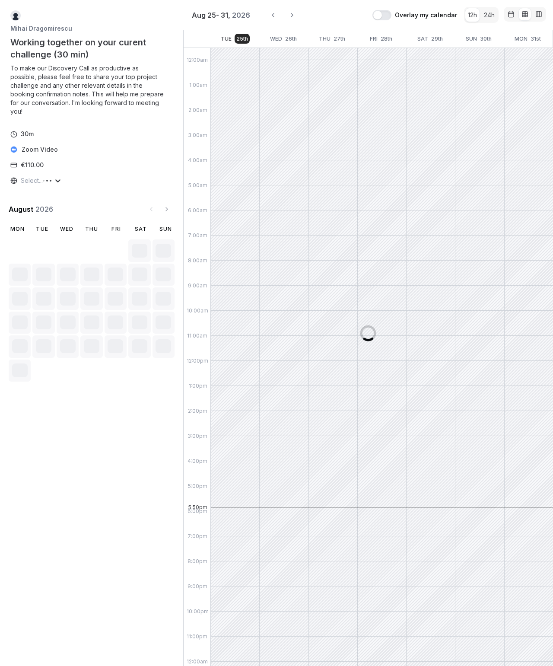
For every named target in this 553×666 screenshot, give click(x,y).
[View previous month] (151, 209)
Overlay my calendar (426, 15)
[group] (481, 15)
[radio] (472, 15)
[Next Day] (292, 15)
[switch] (381, 15)
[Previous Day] (273, 15)
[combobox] (21, 180)
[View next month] (167, 209)
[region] (91, 90)
